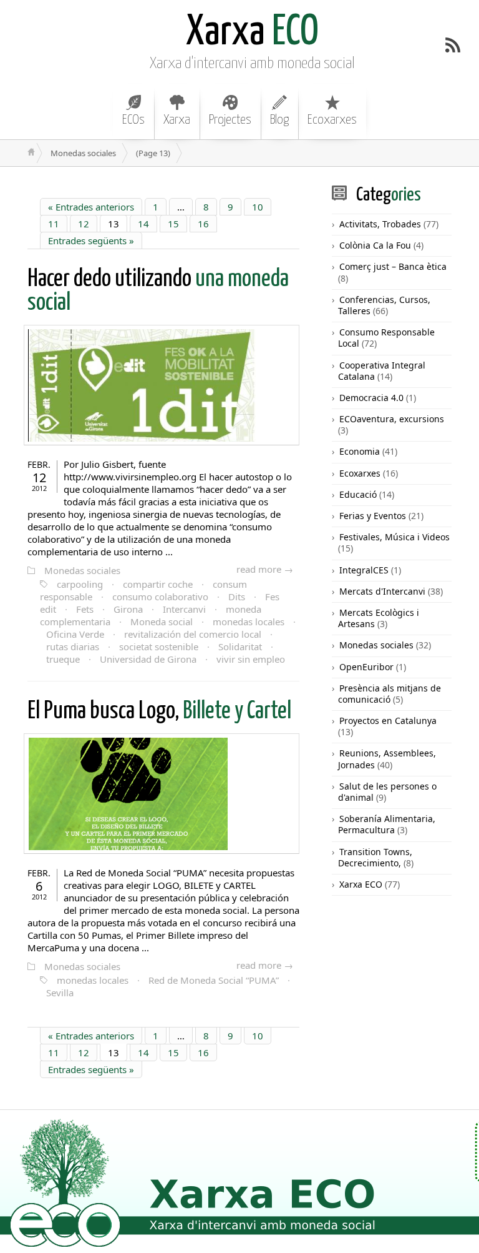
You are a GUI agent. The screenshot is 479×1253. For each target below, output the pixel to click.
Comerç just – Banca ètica (393, 266)
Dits (236, 596)
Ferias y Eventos (372, 516)
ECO (252, 32)
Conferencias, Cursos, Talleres (384, 305)
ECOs (133, 120)
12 (83, 223)
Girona (128, 609)
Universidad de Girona (148, 659)
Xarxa (176, 120)
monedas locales (248, 621)
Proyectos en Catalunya (388, 720)
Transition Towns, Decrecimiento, (375, 857)
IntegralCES (364, 570)
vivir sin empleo (250, 659)
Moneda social (161, 621)
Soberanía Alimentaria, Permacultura (386, 824)
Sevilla (60, 992)
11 (53, 223)
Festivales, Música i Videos (394, 537)
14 (143, 223)
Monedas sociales (82, 570)
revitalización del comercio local (192, 634)
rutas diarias (72, 646)
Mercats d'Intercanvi (382, 591)
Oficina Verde (75, 634)
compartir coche (158, 584)
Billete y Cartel (159, 711)
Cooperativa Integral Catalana (381, 370)
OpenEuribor (366, 667)
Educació (358, 494)
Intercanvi (184, 609)
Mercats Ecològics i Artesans (378, 618)
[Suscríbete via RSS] (452, 44)
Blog (279, 120)
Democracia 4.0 (371, 398)
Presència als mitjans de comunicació (389, 693)
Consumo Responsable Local (386, 337)
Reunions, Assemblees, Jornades (387, 758)
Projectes (230, 120)
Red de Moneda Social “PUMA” (213, 980)
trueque (63, 659)
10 (257, 207)
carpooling (80, 584)
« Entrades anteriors (91, 207)
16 (203, 223)
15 (173, 223)
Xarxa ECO (360, 884)
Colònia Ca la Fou (375, 245)
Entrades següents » (91, 240)
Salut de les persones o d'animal (387, 791)
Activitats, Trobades (380, 224)
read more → (264, 569)
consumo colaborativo (160, 596)
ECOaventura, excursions (391, 419)
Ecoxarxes (332, 120)
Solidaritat (240, 646)
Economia (359, 451)
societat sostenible (158, 646)
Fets (85, 609)
